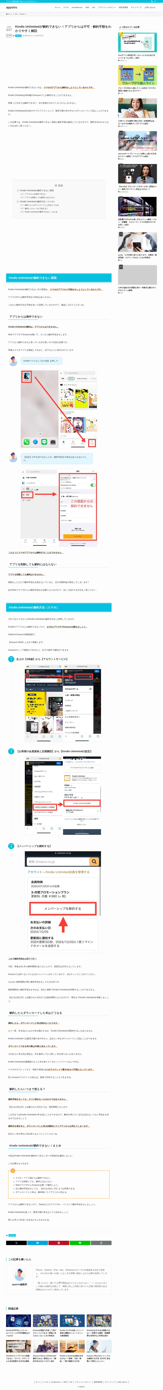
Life (71, 1382)
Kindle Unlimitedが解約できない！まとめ (41, 212)
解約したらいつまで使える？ (36, 208)
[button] (16, 1243)
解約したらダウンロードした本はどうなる (42, 205)
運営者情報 (98, 1382)
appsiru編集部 (19, 1284)
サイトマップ (110, 1382)
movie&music (56, 1382)
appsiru (11, 7)
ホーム (38, 1382)
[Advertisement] (59, 63)
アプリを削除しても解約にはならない (40, 197)
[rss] (152, 1)
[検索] (155, 1)
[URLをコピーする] (101, 1243)
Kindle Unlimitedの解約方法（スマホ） (38, 201)
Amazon (18, 35)
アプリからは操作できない (35, 194)
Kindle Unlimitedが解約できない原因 (37, 190)
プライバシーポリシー (83, 1382)
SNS (65, 1382)
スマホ (45, 1382)
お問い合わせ (122, 1382)
